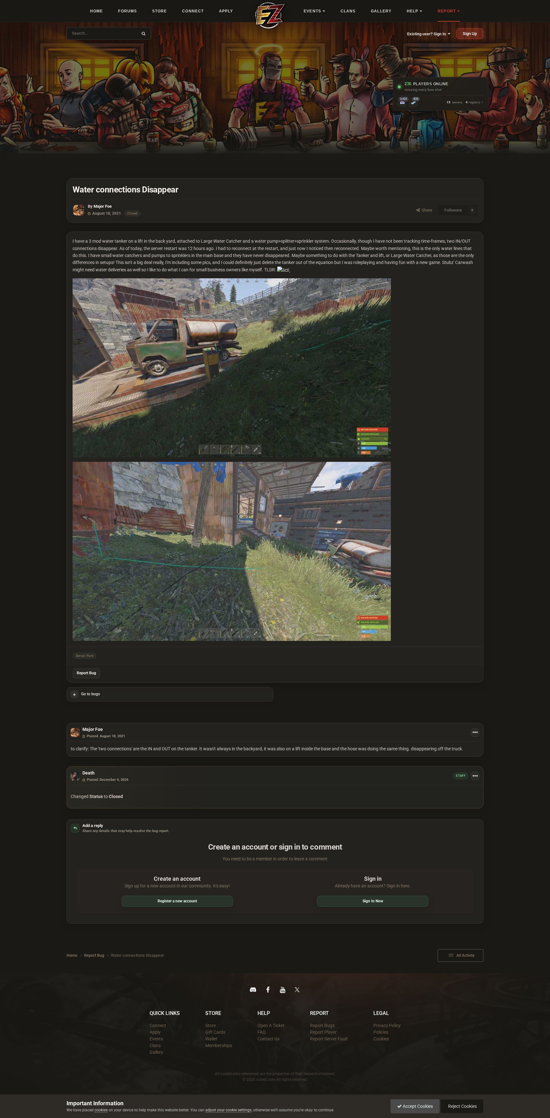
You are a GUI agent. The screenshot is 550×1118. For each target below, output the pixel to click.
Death (88, 772)
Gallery (156, 1052)
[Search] (144, 33)
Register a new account (177, 901)
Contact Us (268, 1038)
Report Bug (86, 673)
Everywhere (123, 33)
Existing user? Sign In (427, 33)
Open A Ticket (271, 1025)
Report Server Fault (329, 1038)
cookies (101, 1110)
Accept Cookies (417, 1106)
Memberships (218, 1045)
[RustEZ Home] (270, 15)
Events (156, 1038)
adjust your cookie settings (228, 1110)
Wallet (211, 1038)
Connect (158, 1025)
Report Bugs (322, 1025)
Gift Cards (215, 1032)
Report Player (323, 1032)
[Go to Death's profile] (75, 776)
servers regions (463, 102)
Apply (155, 1032)
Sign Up (470, 33)
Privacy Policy (387, 1025)
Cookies (381, 1038)
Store (210, 1025)
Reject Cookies (462, 1106)
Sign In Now (373, 901)
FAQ (261, 1032)
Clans (155, 1045)
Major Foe (103, 206)
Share (426, 210)
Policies (380, 1032)
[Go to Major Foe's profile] (78, 210)
